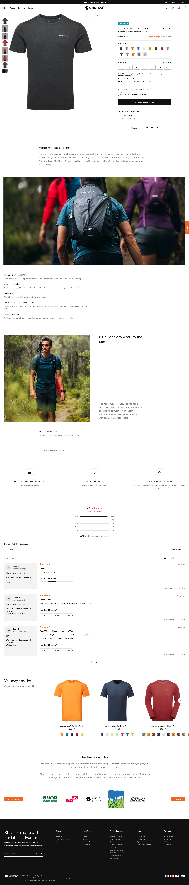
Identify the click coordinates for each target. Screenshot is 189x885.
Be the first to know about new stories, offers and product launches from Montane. (23, 844)
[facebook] (142, 128)
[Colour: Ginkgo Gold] (150, 47)
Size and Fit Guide (116, 836)
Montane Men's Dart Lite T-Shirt (72, 726)
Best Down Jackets (116, 850)
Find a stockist (182, 2)
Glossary (178, 799)
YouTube (169, 842)
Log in (165, 2)
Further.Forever (13, 799)
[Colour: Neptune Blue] (138, 47)
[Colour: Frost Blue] (144, 53)
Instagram (169, 839)
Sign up (173, 2)
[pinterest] (152, 128)
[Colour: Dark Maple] (161, 47)
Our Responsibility (62, 842)
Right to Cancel (142, 842)
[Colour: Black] (155, 47)
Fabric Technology (116, 839)
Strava (168, 845)
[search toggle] (166, 8)
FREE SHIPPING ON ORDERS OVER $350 (103, 2)
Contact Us (86, 845)
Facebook (169, 836)
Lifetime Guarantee (116, 845)
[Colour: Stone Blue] (167, 47)
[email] (157, 128)
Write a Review (178, 550)
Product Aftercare (116, 842)
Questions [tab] (23, 544)
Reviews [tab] (10, 544)
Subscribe (39, 854)
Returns (85, 839)
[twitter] (147, 128)
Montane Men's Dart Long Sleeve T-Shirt (162, 726)
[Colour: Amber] (132, 47)
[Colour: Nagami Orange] (133, 53)
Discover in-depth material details (135, 94)
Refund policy (114, 858)
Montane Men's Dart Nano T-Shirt (117, 726)
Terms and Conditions (144, 845)
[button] (160, 36)
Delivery (85, 836)
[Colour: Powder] (144, 47)
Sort (166, 558)
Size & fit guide (166, 62)
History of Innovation (63, 839)
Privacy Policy (141, 839)
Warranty (113, 847)
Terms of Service (115, 855)
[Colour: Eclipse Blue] (120, 47)
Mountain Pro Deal (89, 842)
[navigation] (53, 700)
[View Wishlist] (172, 8)
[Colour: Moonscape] (127, 53)
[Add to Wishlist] (96, 15)
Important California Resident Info (51, 450)
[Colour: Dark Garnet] (121, 53)
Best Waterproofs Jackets (118, 853)
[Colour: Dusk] (139, 53)
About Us (59, 836)
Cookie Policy (141, 836)
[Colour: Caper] (126, 47)
